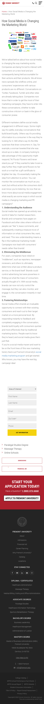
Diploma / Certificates (22, 580)
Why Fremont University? (22, 552)
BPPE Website (29, 684)
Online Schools (11, 452)
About (22, 536)
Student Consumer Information (20, 687)
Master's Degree (22, 637)
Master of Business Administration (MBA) (22, 641)
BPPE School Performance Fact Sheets (20, 681)
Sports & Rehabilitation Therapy (22, 612)
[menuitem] (33, 3)
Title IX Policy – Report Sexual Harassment (21, 690)
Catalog (22, 557)
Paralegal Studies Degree (16, 444)
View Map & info (22, 657)
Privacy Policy (22, 693)
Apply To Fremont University (22, 498)
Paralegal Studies (22, 603)
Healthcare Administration (22, 585)
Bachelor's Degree (22, 618)
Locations (22, 561)
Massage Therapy (13, 448)
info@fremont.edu (23, 667)
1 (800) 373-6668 (30, 490)
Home (4, 11)
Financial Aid (22, 544)
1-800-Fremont (23, 664)
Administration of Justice (22, 631)
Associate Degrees (22, 599)
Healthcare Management (22, 626)
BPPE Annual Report (14, 684)
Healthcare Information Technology (22, 608)
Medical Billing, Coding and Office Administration (22, 593)
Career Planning (22, 548)
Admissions (22, 460)
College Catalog (20, 678)
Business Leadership (22, 622)
